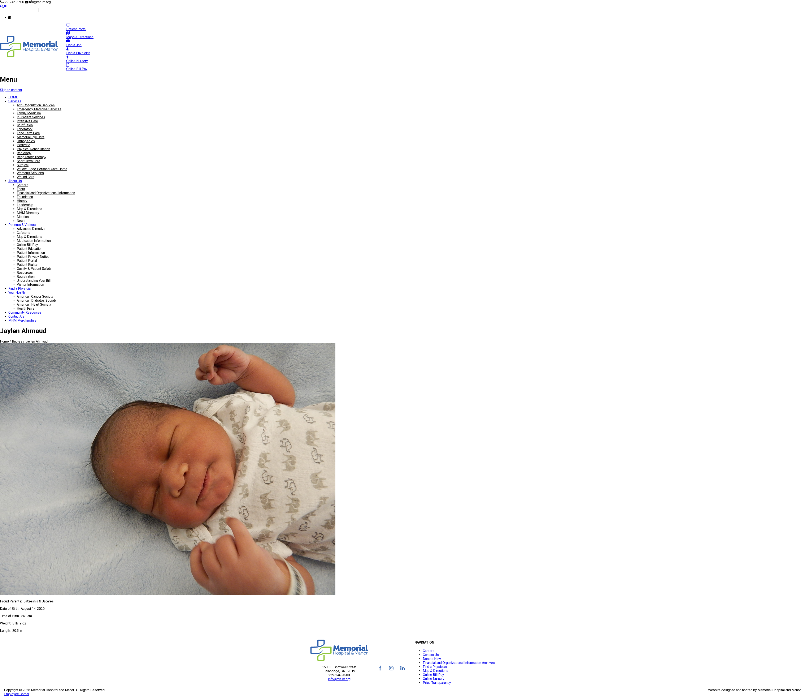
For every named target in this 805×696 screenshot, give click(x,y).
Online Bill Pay (27, 245)
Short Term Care (28, 161)
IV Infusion (25, 125)
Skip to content (11, 90)
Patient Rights (27, 265)
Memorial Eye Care (30, 137)
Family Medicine (29, 113)
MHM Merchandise (22, 320)
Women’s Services (30, 173)
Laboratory (24, 129)
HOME (13, 97)
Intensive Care (27, 121)
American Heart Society (34, 304)
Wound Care (25, 177)
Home (4, 341)
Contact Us (16, 316)
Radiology (24, 153)
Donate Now (432, 659)
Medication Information (34, 241)
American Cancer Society (35, 296)
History (22, 201)
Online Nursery (433, 679)
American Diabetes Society (37, 300)
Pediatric (23, 145)
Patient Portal (27, 261)
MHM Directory (28, 213)
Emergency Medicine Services (39, 109)
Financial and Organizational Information (46, 193)
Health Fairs (25, 308)
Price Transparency (437, 683)
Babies (17, 341)
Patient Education (29, 249)
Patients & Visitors (22, 225)
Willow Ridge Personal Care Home (42, 169)
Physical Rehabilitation (33, 149)
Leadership (25, 205)
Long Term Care (28, 133)
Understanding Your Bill (34, 281)
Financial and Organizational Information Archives (459, 663)
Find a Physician (20, 289)
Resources (25, 273)
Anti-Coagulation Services (36, 105)
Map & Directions (29, 209)
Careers (22, 185)
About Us (15, 181)
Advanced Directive (31, 229)
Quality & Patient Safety (34, 269)
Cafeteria (23, 233)
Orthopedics (26, 141)
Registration (26, 277)
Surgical (23, 165)
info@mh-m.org (339, 679)
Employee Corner (16, 694)
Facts (21, 189)
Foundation (25, 197)
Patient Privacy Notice (33, 257)
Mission (23, 217)
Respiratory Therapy (31, 157)
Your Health (16, 293)
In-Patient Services (31, 117)
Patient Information (31, 253)
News (21, 221)
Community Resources (25, 312)
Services (14, 101)
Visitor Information (30, 285)
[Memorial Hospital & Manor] (29, 56)
